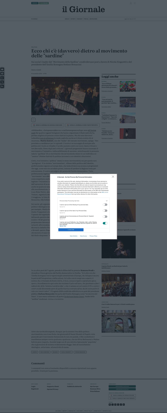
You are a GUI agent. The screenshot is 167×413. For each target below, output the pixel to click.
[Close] (113, 177)
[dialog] (83, 206)
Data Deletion (73, 236)
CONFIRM (71, 229)
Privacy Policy (93, 236)
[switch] (105, 204)
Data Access (83, 236)
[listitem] (83, 201)
